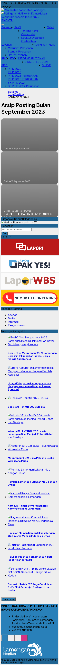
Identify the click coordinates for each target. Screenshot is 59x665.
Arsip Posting (16, 94)
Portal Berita (8, 599)
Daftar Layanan (17, 55)
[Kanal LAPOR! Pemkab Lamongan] (11, 639)
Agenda (12, 315)
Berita (11, 318)
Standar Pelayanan (19, 51)
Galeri (50, 27)
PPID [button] (4, 65)
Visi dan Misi (28, 34)
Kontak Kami (28, 41)
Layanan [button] (6, 44)
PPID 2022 (14, 68)
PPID (4, 58)
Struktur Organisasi (32, 37)
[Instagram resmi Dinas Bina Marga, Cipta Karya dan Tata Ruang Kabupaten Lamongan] (24, 639)
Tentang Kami (29, 30)
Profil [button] (17, 27)
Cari (4, 233)
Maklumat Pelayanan (20, 48)
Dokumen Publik (45, 44)
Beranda (6, 27)
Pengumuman (16, 325)
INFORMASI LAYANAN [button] (31, 58)
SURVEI (46, 65)
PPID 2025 (14, 72)
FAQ (13, 58)
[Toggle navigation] (2, 24)
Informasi (13, 321)
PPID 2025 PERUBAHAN (23, 75)
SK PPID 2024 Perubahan (23, 86)
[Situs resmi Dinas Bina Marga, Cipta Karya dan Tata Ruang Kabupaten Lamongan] (4, 639)
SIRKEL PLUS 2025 (37, 62)
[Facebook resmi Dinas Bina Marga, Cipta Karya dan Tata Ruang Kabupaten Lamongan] (17, 639)
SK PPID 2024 (17, 82)
